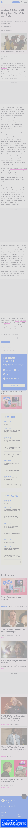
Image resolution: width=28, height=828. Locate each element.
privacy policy (5, 824)
